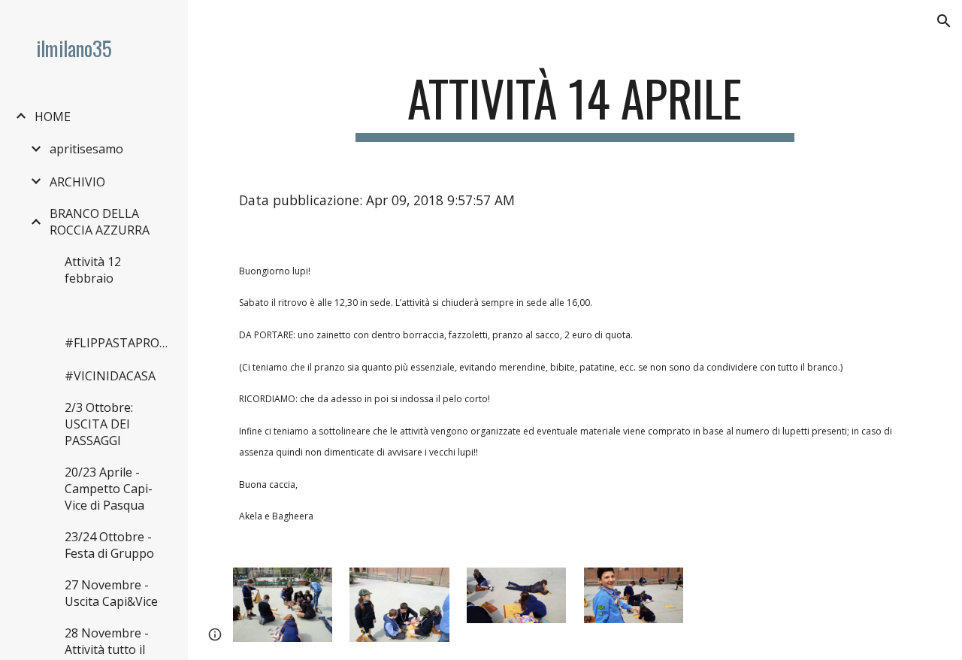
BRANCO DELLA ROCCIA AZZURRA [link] (100, 221)
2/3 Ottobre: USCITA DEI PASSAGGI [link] (99, 424)
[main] (574, 105)
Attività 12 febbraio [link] (93, 269)
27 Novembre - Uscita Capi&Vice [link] (111, 593)
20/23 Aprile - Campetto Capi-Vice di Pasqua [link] (109, 488)
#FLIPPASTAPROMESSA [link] (119, 343)
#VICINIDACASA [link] (110, 376)
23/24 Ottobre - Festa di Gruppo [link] (109, 545)
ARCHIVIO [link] (77, 182)
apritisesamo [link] (86, 149)
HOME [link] (53, 116)
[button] (944, 21)
